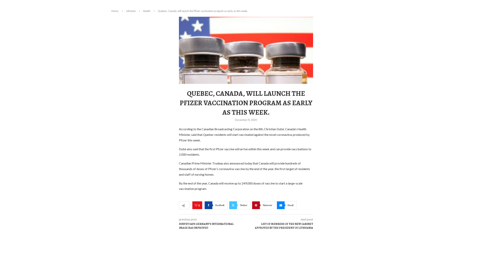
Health (146, 11)
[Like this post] (196, 205)
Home (114, 11)
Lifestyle (130, 11)
